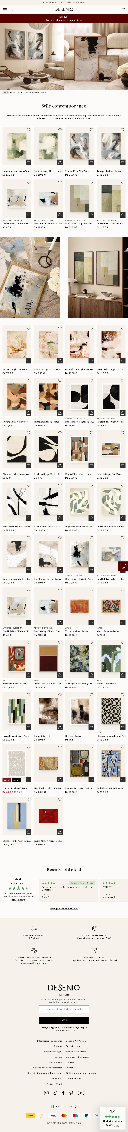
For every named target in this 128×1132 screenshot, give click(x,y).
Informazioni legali (52, 1051)
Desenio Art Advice (76, 1041)
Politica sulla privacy (75, 1027)
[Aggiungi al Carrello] (28, 162)
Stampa (58, 1046)
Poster (16, 92)
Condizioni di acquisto (77, 1057)
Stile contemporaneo (34, 92)
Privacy (70, 1067)
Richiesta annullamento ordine (82, 1073)
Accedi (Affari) (54, 1084)
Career (58, 1057)
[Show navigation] (4, 9)
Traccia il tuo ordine (76, 1051)
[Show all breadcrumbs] (5, 92)
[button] (113, 1118)
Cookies (70, 1062)
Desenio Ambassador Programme (44, 1073)
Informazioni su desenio (49, 1041)
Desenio (73, 1123)
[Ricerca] (11, 9)
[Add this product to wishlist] (28, 129)
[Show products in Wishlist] (116, 9)
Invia (64, 1020)
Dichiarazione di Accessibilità (46, 1067)
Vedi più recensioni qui (64, 908)
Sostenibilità (55, 1062)
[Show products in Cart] (123, 9)
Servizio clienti (73, 1046)
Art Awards (56, 1078)
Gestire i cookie (74, 1078)
